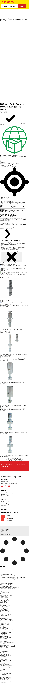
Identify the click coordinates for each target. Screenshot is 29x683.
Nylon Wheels (4, 644)
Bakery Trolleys (4, 597)
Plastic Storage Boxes (6, 611)
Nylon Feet (3, 663)
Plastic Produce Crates (6, 619)
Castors (6, 18)
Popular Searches (4, 664)
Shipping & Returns (6, 504)
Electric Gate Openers (6, 679)
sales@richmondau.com (11, 483)
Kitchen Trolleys (4, 599)
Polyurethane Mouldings (6, 583)
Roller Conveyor (4, 628)
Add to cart (2, 162)
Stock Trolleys (3, 601)
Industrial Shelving (5, 667)
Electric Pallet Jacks (5, 632)
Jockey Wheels (4, 649)
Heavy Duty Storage (5, 614)
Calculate (2, 209)
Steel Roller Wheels (5, 647)
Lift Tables (2, 668)
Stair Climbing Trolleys (6, 595)
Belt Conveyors (4, 627)
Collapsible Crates (4, 623)
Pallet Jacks (3, 631)
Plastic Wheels (4, 640)
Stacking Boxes (4, 618)
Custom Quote (5, 501)
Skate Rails (3, 652)
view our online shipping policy (9, 249)
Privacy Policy (4, 531)
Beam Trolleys (4, 604)
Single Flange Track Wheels (7, 646)
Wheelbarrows (4, 610)
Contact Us (19, 460)
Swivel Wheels (4, 641)
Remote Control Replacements (8, 681)
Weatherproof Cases (5, 660)
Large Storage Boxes (5, 615)
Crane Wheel (3, 659)
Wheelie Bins (3, 672)
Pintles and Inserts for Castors (17, 18)
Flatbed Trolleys (4, 606)
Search (22, 6)
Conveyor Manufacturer (6, 629)
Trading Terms (4, 530)
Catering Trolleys (4, 600)
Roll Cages (3, 669)
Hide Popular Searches (6, 665)
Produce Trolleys (4, 592)
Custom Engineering (7, 493)
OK (14, 579)
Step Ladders (3, 661)
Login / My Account (6, 503)
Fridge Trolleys (4, 593)
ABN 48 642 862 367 (5, 529)
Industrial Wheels (5, 638)
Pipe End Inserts (4, 654)
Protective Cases (4, 624)
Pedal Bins (3, 674)
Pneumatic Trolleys (5, 605)
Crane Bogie (3, 658)
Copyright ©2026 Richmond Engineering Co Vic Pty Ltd (12, 527)
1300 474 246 (10, 460)
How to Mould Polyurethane (7, 590)
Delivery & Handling (5, 165)
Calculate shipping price (6, 201)
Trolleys (2, 591)
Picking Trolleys (4, 608)
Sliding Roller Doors (5, 677)
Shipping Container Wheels (7, 645)
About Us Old (5, 495)
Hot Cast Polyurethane (6, 586)
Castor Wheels (4, 636)
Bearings (2, 650)
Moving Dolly (3, 633)
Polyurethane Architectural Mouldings (10, 587)
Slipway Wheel (4, 656)
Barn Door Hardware (5, 678)
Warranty (3, 533)
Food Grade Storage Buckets (7, 622)
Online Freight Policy (5, 534)
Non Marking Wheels (5, 637)
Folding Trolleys (4, 602)
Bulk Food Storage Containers (8, 620)
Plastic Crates (3, 617)
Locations (4, 494)
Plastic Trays (3, 613)
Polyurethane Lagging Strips (7, 588)
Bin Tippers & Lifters (5, 673)
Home (1, 18)
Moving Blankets (4, 635)
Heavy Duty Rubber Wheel (7, 642)
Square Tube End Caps (6, 655)
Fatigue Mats (3, 670)
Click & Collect (4, 198)
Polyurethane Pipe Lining (7, 585)
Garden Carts (3, 609)
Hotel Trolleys (3, 596)
